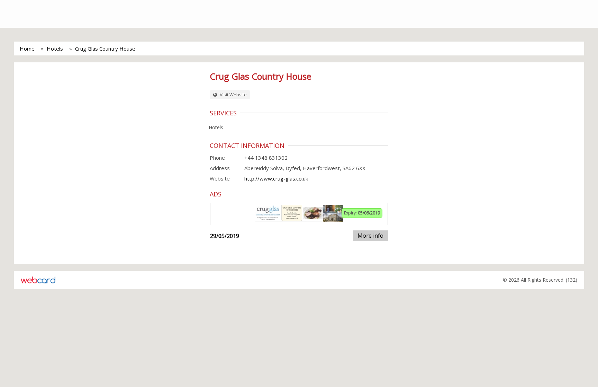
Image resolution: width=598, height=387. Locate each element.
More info (370, 235)
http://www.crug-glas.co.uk (276, 178)
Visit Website (233, 94)
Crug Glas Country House (105, 48)
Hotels (55, 48)
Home (27, 48)
